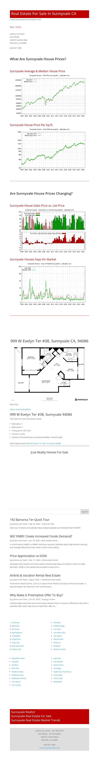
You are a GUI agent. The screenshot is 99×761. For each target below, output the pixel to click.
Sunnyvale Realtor (23, 712)
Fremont (57, 622)
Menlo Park (58, 639)
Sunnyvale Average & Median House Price (37, 71)
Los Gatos (57, 636)
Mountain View (18, 658)
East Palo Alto (18, 646)
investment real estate (51, 579)
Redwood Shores (19, 678)
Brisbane (16, 629)
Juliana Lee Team (20, 524)
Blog (12, 27)
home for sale (48, 524)
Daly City (15, 642)
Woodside (57, 681)
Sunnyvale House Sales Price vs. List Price (37, 205)
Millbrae (57, 642)
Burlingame (17, 632)
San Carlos (16, 685)
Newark (15, 661)
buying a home (48, 599)
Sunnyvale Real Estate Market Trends (35, 720)
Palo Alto (15, 668)
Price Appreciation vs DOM (28, 556)
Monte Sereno (59, 649)
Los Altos (57, 629)
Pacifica (15, 665)
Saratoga (57, 668)
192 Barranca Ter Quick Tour (29, 520)
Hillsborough (59, 626)
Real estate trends (49, 540)
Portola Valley (17, 671)
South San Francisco (62, 671)
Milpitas (56, 646)
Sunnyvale (57, 675)
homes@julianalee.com (49, 748)
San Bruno (16, 681)
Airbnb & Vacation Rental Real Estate (35, 575)
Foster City (16, 649)
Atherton (16, 622)
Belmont (15, 626)
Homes (18, 27)
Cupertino (16, 639)
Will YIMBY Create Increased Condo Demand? (41, 536)
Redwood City (17, 675)
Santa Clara (58, 665)
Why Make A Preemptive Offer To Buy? (36, 595)
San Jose (57, 658)
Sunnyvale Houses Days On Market (33, 259)
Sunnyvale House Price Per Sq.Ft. (31, 125)
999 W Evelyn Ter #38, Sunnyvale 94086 (44, 443)
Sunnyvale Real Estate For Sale (31, 716)
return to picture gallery (20, 409)
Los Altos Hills (59, 632)
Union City (57, 678)
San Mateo (58, 661)
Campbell (16, 636)
